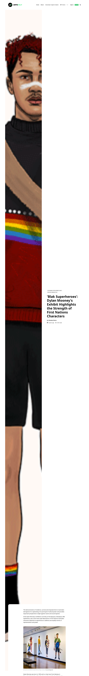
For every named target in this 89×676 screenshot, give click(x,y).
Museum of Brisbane (56, 616)
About (42, 4)
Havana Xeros (53, 320)
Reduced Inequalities (52, 292)
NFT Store (62, 4)
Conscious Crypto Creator (52, 4)
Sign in (71, 4)
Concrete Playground (49, 669)
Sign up (76, 4)
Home (37, 4)
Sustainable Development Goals (55, 290)
